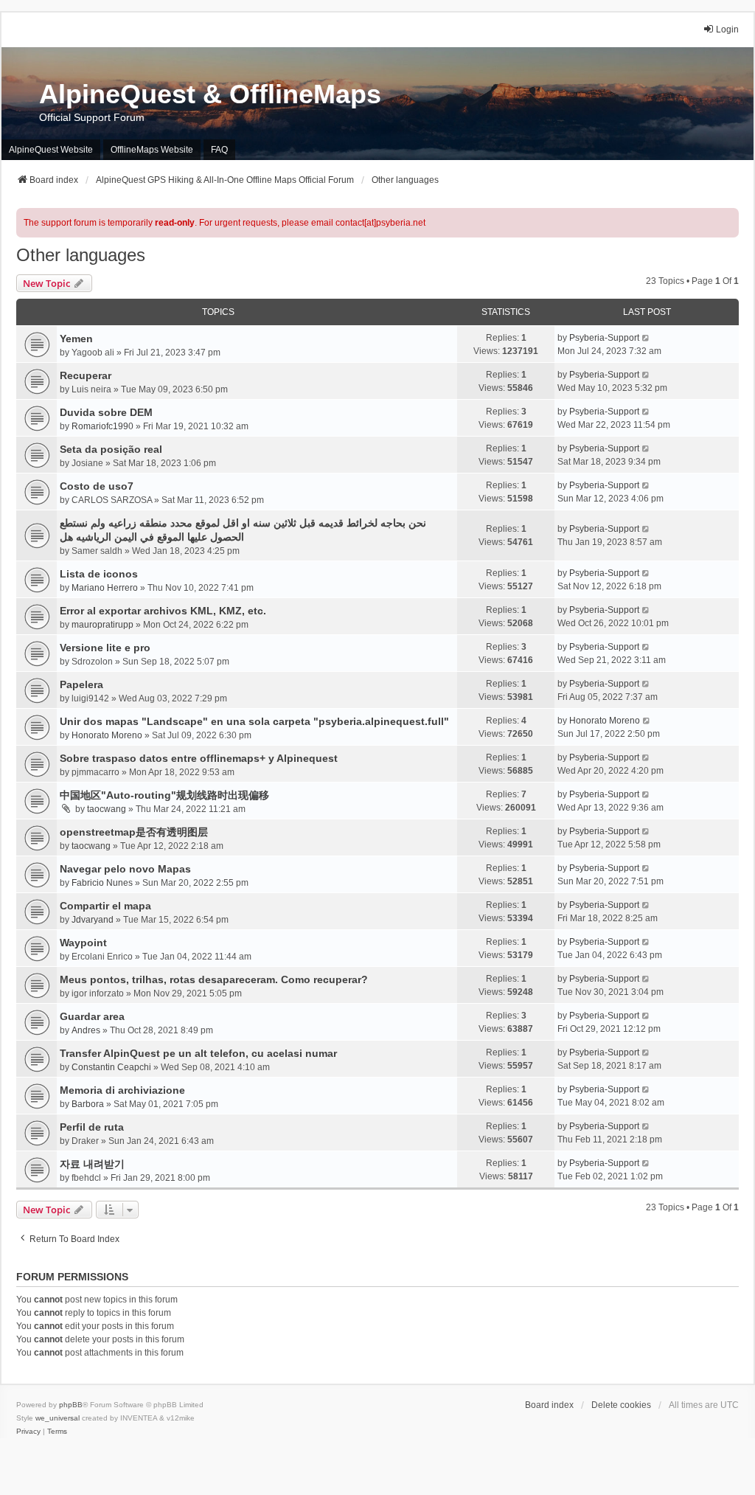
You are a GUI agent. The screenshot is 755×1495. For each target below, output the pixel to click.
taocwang (106, 809)
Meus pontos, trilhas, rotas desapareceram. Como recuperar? (214, 979)
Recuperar (85, 375)
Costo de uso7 (96, 486)
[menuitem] (28, 1431)
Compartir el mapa (105, 906)
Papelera (81, 684)
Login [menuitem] (727, 29)
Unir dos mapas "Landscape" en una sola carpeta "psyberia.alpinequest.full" (254, 721)
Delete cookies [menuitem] (621, 1405)
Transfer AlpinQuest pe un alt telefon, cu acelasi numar (198, 1053)
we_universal (57, 1418)
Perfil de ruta (92, 1127)
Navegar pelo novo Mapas (125, 869)
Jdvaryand (93, 920)
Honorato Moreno (107, 735)
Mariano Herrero (105, 588)
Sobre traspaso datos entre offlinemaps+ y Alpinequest (199, 758)
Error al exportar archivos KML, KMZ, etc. (163, 611)
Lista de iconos (99, 574)
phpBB (71, 1405)
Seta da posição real (111, 449)
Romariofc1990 (102, 426)
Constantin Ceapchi (111, 1067)
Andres (86, 1030)
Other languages (80, 255)
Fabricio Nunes (102, 883)
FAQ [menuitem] (219, 150)
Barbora (88, 1104)
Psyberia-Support (604, 338)
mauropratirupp (102, 625)
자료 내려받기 (92, 1164)
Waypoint (83, 942)
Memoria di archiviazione (122, 1090)
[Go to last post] (646, 337)
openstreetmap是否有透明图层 (134, 832)
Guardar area (92, 1016)
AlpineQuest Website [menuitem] (51, 150)
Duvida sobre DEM (106, 412)
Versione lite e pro (105, 647)
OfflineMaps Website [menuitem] (152, 150)
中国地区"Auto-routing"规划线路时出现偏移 (164, 795)
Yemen (76, 338)
